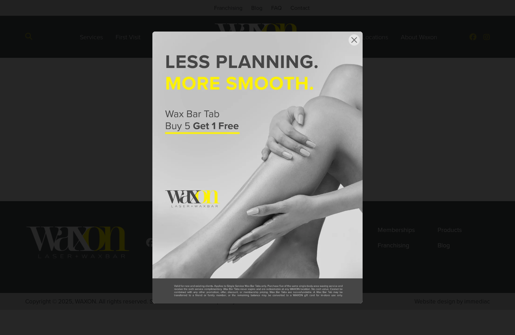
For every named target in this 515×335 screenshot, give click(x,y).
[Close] (354, 40)
